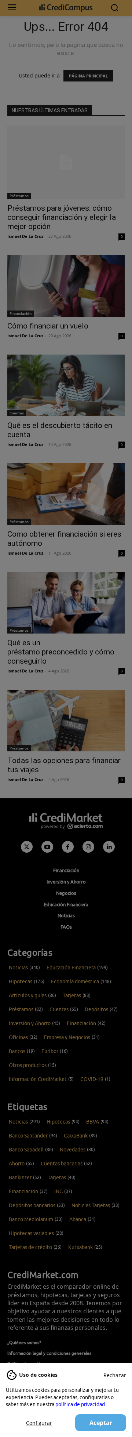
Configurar (39, 1422)
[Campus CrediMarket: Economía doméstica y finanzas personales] (66, 8)
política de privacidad (80, 1404)
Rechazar (114, 1375)
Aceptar (100, 1423)
